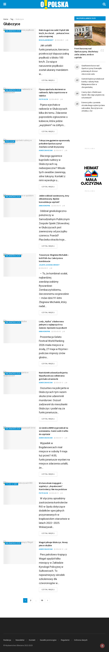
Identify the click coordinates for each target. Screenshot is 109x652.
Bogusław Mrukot (46, 40)
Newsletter (20, 640)
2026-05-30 (57, 331)
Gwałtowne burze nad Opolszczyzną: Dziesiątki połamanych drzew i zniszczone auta (91, 69)
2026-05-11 (59, 438)
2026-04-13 (55, 493)
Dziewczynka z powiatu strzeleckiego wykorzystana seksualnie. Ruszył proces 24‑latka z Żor (93, 106)
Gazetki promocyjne (48, 640)
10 (42, 600)
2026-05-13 (59, 382)
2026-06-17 (59, 150)
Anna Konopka (44, 206)
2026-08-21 (60, 40)
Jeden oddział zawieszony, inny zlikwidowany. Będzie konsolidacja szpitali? (54, 198)
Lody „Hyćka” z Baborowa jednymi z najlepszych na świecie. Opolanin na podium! (53, 324)
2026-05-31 (44, 268)
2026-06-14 (57, 206)
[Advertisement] (90, 132)
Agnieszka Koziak (46, 150)
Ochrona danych (80, 640)
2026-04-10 (59, 549)
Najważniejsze (13, 31)
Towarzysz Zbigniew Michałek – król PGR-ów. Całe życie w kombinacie (54, 258)
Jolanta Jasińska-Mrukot (49, 265)
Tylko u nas (11, 484)
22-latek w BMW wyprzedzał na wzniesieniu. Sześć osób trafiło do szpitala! (53, 431)
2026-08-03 (55, 99)
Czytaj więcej (49, 80)
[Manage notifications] (102, 646)
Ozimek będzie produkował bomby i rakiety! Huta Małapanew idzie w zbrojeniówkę (92, 82)
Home (5, 19)
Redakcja (7, 640)
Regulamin (65, 640)
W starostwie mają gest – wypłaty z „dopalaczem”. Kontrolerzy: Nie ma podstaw (53, 486)
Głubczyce (19, 19)
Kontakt (32, 640)
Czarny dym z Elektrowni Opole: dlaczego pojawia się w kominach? (92, 95)
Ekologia (10, 141)
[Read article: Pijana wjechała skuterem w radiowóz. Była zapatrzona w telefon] (19, 99)
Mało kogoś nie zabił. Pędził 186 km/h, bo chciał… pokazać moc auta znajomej (54, 33)
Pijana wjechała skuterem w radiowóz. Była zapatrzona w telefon (53, 92)
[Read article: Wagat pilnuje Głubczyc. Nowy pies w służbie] (19, 552)
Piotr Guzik (43, 99)
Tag (11, 19)
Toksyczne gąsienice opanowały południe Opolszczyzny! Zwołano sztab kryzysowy (54, 143)
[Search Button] (104, 4)
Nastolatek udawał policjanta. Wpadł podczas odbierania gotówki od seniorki (53, 375)
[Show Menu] (4, 4)
